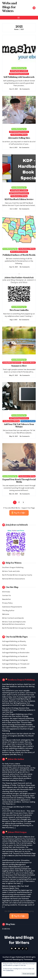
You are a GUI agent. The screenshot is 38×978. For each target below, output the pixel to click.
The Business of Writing (19, 134)
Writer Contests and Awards (13, 618)
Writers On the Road (28, 421)
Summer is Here (19, 366)
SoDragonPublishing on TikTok (13, 649)
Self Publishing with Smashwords (19, 77)
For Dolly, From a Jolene (11, 764)
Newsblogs (17, 959)
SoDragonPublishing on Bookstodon (15, 652)
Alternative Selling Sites (19, 138)
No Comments (25, 89)
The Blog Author (8, 610)
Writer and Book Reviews (19, 251)
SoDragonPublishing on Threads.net (16, 664)
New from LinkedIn (19, 310)
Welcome (5, 614)
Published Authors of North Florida (19, 255)
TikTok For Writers (29, 362)
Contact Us (6, 595)
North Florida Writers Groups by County (17, 575)
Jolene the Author (16, 759)
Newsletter (6, 599)
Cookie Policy (9, 970)
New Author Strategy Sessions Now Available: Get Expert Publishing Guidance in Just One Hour (18, 710)
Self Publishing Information (19, 73)
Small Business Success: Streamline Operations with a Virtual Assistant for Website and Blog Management (17, 862)
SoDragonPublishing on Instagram (15, 660)
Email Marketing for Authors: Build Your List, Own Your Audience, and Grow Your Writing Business (18, 686)
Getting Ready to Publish (19, 71)
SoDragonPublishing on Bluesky (14, 641)
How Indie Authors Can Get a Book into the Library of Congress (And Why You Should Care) (18, 736)
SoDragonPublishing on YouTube (14, 645)
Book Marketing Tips (19, 68)
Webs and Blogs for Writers (9, 7)
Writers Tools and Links (11, 571)
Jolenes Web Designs (17, 832)
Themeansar (28, 959)
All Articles (6, 592)
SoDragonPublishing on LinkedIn (14, 668)
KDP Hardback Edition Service (19, 199)
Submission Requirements (12, 607)
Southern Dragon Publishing (12, 567)
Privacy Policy (7, 603)
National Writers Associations (13, 579)
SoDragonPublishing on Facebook (14, 656)
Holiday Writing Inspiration (12, 362)
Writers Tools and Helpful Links (14, 622)
